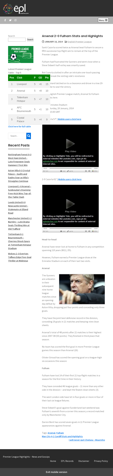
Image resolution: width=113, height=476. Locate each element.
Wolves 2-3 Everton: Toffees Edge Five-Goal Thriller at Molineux (19, 257)
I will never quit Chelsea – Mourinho (87, 439)
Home (53, 461)
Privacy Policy (101, 461)
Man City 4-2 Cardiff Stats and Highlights (62, 436)
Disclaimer (83, 461)
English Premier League (80, 41)
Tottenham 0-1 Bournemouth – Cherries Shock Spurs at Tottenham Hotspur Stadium (19, 241)
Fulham (60, 432)
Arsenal (51, 432)
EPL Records (67, 461)
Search (11, 35)
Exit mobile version (56, 472)
